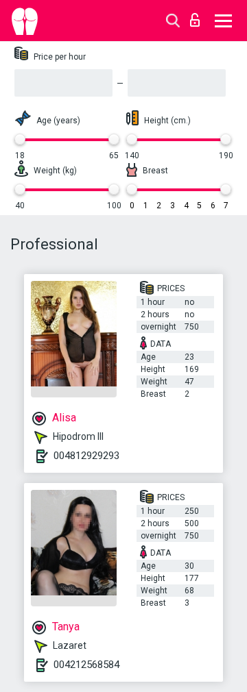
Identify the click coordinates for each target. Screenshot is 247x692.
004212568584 (86, 664)
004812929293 (86, 455)
